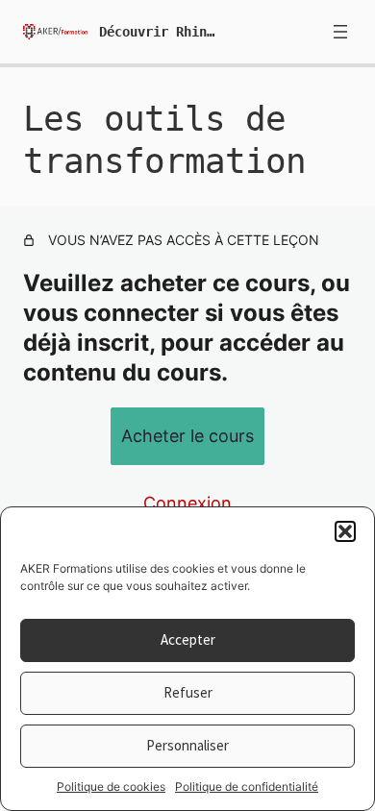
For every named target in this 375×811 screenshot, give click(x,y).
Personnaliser (187, 745)
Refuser (187, 692)
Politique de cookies (111, 786)
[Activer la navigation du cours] (340, 31)
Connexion (187, 503)
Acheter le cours (187, 436)
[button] (345, 531)
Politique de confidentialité (246, 786)
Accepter (188, 639)
